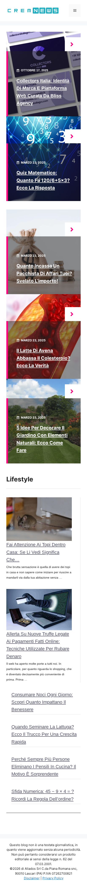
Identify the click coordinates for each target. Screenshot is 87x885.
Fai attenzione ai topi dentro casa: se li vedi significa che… (35, 552)
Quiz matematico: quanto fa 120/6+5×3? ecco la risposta (43, 180)
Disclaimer (32, 878)
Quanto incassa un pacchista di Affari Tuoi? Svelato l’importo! (44, 273)
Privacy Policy (52, 878)
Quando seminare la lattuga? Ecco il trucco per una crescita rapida (44, 734)
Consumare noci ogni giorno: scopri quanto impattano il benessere (42, 702)
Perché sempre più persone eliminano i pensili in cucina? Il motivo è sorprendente (43, 767)
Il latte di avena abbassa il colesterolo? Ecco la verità (43, 358)
